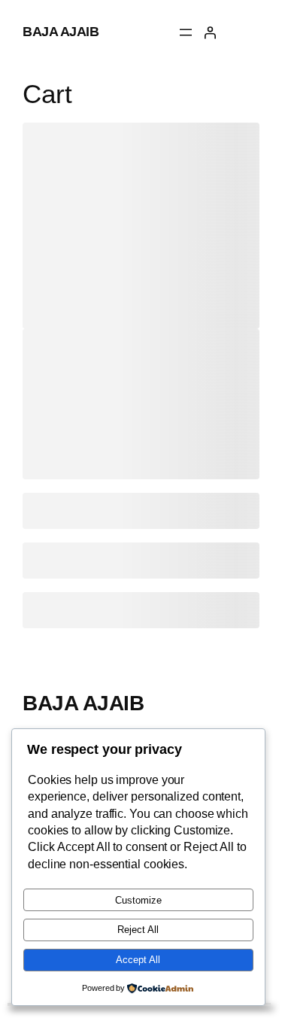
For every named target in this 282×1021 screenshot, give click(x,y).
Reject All (138, 929)
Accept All (138, 959)
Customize (138, 900)
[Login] (210, 32)
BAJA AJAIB (61, 31)
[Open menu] (186, 32)
